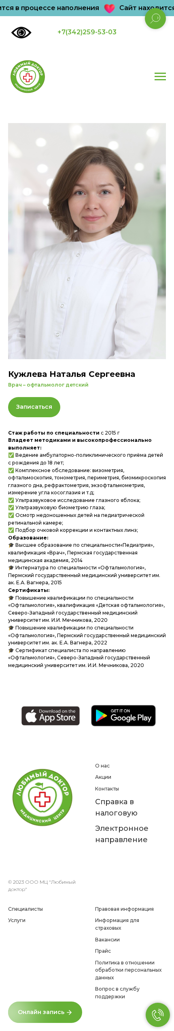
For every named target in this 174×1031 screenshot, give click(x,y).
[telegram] (40, 852)
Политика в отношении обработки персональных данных (128, 970)
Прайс (103, 951)
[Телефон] (13, 852)
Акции (103, 777)
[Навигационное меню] (160, 77)
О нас (102, 766)
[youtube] (13, 863)
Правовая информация (124, 909)
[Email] (26, 852)
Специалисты (25, 909)
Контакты (107, 789)
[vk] (53, 852)
